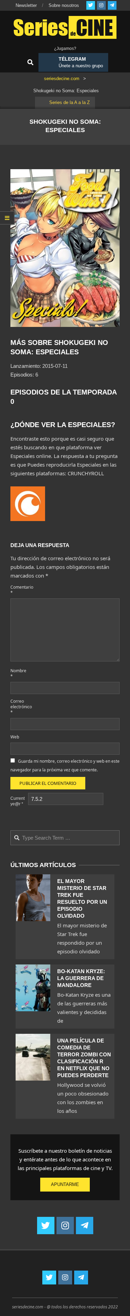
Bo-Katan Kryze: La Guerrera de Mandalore (81, 978)
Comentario (18, 590)
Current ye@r (17, 801)
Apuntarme (65, 1184)
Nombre (18, 673)
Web (14, 737)
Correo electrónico (18, 706)
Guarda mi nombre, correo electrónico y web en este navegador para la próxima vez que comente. (65, 765)
